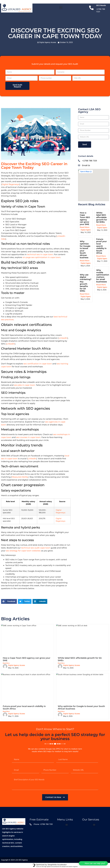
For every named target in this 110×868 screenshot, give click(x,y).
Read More (84, 227)
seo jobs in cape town (24, 385)
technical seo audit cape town (35, 548)
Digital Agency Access (89, 230)
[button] (61, 7)
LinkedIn (63, 338)
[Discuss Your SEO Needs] (91, 8)
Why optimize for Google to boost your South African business (85, 249)
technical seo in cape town (40, 254)
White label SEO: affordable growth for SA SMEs (101, 217)
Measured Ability (20, 477)
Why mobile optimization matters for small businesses (102, 276)
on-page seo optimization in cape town (41, 257)
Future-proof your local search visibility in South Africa (101, 246)
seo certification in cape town (37, 364)
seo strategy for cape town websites (23, 551)
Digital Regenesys (10, 184)
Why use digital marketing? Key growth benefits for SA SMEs (85, 283)
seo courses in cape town (28, 437)
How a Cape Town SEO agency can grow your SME (85, 218)
